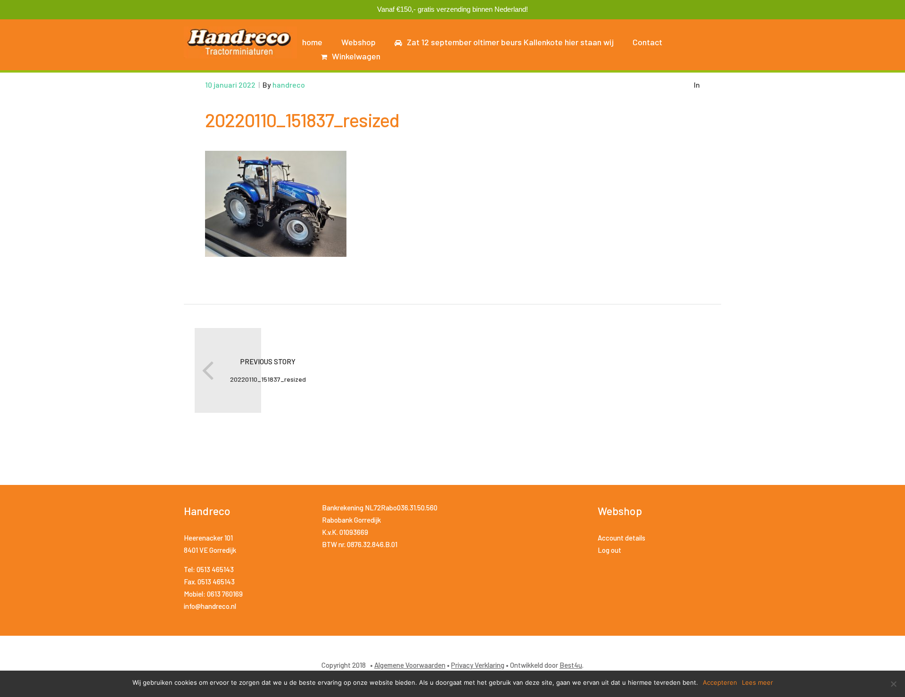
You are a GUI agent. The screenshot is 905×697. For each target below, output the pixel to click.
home (312, 42)
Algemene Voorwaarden (409, 665)
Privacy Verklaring (477, 665)
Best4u (570, 665)
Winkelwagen (356, 56)
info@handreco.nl (210, 606)
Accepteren (720, 682)
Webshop (358, 42)
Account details (621, 537)
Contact (647, 42)
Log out (609, 550)
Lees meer (757, 682)
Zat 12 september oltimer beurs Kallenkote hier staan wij (510, 42)
